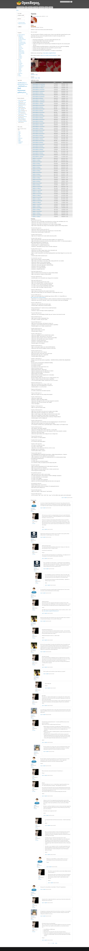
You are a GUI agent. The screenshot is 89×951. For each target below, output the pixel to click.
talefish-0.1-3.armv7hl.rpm (37, 211)
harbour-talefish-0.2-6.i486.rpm (38, 142)
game (19, 84)
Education (20, 66)
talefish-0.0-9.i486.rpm (36, 184)
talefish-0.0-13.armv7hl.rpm (37, 197)
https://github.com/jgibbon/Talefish (49, 53)
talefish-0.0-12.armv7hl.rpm (37, 193)
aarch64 (19, 82)
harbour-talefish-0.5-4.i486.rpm (38, 114)
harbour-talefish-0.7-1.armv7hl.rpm (38, 100)
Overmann (33, 508)
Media (39, 77)
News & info (21, 48)
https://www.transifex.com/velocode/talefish (49, 55)
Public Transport (21, 51)
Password (19, 18)
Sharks (19, 131)
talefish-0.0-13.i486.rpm (37, 198)
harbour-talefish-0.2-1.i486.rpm (38, 156)
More (27, 93)
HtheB (19, 140)
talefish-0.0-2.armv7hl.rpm (37, 161)
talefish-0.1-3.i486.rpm (36, 213)
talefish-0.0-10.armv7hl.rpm (37, 186)
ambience (24, 82)
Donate (46, 7)
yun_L (19, 136)
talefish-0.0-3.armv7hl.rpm (37, 165)
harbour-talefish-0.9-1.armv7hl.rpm (38, 89)
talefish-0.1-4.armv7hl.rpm (37, 214)
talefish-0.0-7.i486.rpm (36, 177)
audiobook (32, 77)
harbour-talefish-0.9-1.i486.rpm (38, 93)
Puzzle (20, 68)
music (26, 86)
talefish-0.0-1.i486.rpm (36, 160)
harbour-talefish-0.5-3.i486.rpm (38, 117)
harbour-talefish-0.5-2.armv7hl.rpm (38, 119)
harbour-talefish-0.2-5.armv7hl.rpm (38, 144)
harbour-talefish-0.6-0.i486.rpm (38, 107)
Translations (20, 73)
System (20, 55)
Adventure (20, 63)
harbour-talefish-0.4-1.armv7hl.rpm (38, 126)
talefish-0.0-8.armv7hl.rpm (37, 179)
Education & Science (22, 43)
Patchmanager (21, 90)
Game (20, 60)
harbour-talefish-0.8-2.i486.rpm (38, 98)
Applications (20, 35)
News (26, 7)
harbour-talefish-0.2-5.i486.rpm (38, 145)
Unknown (20, 56)
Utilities (20, 58)
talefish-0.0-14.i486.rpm (37, 202)
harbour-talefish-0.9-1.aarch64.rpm (38, 91)
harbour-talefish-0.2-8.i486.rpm (38, 135)
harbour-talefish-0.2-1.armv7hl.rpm (38, 154)
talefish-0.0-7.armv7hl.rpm (37, 175)
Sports (20, 54)
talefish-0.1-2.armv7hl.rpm (37, 207)
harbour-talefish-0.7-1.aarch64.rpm (38, 101)
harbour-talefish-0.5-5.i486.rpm (38, 110)
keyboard (21, 86)
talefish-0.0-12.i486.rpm (37, 195)
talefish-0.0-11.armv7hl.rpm (37, 190)
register (65, 497)
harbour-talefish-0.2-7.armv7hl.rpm (38, 137)
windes (19, 133)
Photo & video (21, 50)
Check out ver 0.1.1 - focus (22, 114)
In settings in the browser (22, 116)
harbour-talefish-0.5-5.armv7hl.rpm (38, 108)
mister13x (32, 715)
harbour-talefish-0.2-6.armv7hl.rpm (38, 140)
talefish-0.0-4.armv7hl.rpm (37, 168)
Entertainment (21, 44)
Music (20, 45)
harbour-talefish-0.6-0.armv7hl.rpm (38, 105)
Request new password (21, 23)
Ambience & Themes (22, 39)
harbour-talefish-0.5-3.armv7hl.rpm (38, 115)
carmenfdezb (33, 622)
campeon (32, 892)
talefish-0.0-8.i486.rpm (36, 181)
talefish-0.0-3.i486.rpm (36, 167)
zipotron (32, 539)
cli (26, 82)
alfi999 (32, 764)
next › (53, 943)
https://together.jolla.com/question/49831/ (38, 297)
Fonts (19, 74)
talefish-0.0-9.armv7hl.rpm (37, 183)
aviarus (19, 135)
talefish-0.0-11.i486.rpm (37, 191)
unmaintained (20, 141)
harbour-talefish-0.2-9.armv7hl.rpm (38, 130)
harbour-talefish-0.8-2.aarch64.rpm (38, 96)
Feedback (50, 7)
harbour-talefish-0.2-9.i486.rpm (38, 131)
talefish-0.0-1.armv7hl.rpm (37, 158)
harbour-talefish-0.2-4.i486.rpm (38, 149)
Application (21, 37)
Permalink (32, 511)
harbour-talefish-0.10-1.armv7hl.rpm (39, 84)
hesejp (19, 139)
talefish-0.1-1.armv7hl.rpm (37, 204)
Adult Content (21, 38)
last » (56, 943)
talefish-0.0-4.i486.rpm (36, 170)
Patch (19, 88)
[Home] (28, 3)
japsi (19, 134)
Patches (20, 49)
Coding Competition (21, 34)
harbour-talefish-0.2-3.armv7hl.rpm (38, 151)
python (20, 92)
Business (20, 40)
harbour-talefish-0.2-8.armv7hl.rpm (38, 133)
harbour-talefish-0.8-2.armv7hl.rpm (38, 94)
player (36, 77)
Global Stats (41, 7)
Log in (62, 497)
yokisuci (32, 594)
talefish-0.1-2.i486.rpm (36, 209)
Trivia (20, 71)
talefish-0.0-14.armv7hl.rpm (37, 200)
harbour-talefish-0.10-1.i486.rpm (38, 87)
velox (38, 16)
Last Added (36, 7)
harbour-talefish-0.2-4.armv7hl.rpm (38, 147)
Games (19, 59)
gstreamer (22, 84)
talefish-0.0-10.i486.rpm (37, 188)
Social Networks (21, 53)
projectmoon (20, 138)
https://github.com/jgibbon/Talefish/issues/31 (51, 610)
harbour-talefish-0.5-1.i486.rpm (38, 124)
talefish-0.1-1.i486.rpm (36, 206)
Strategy (20, 70)
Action (20, 62)
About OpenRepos (20, 7)
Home (17, 10)
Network (20, 47)
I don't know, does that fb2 (22, 121)
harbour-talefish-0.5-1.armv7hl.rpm (38, 123)
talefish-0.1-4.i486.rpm (36, 216)
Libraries (19, 75)
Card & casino (21, 65)
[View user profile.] (34, 507)
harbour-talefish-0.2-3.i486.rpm (38, 153)
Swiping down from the (22, 104)
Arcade (20, 64)
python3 (24, 92)
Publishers (30, 7)
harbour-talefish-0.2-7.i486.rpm (38, 138)
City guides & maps (22, 42)
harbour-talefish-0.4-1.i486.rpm (38, 128)
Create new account (21, 22)
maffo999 (19, 143)
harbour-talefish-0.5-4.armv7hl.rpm (38, 112)
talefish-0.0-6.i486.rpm (36, 174)
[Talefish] (34, 72)
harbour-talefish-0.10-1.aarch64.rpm (39, 85)
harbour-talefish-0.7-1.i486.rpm (38, 103)
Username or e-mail (21, 15)
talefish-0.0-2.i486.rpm (36, 163)
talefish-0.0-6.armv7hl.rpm (37, 172)
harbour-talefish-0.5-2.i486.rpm (38, 121)
